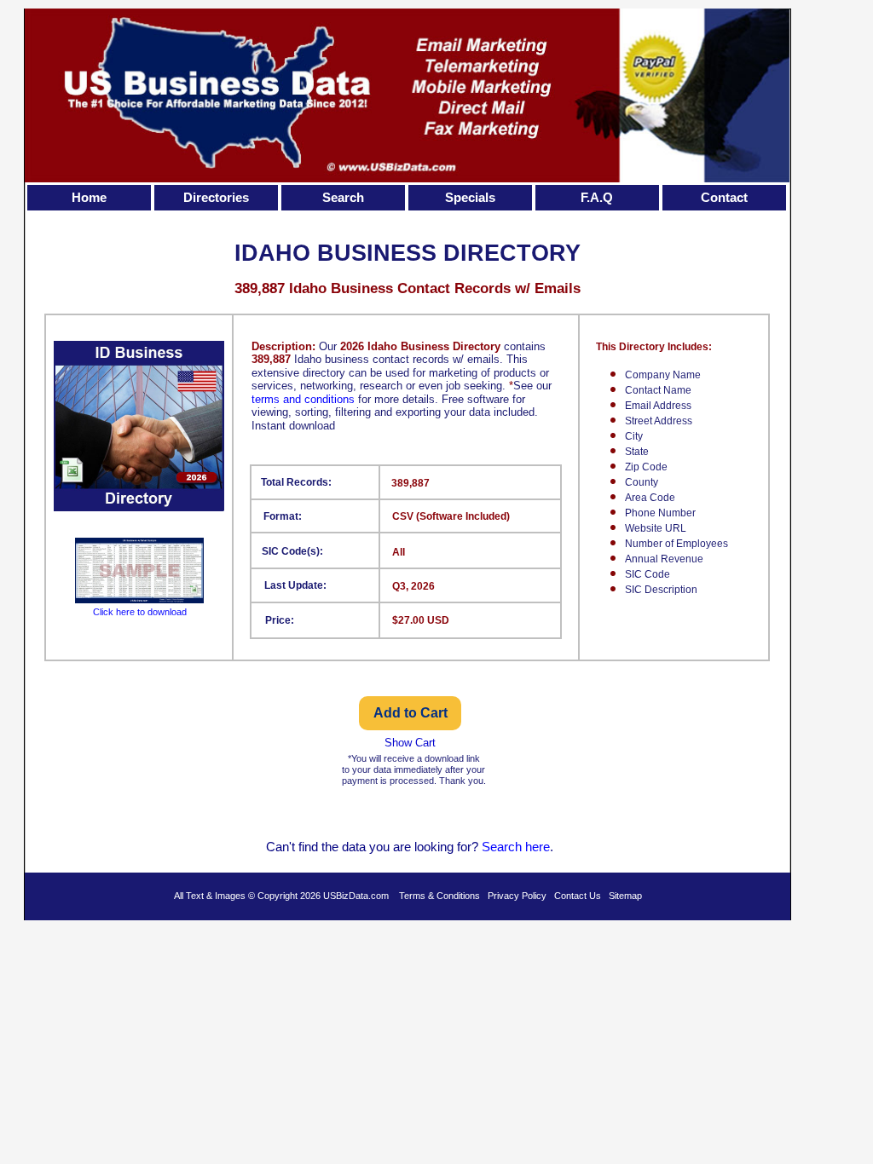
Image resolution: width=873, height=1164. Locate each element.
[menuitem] (90, 197)
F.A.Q (597, 197)
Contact (724, 197)
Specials (470, 197)
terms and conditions (303, 399)
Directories (216, 197)
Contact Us (577, 895)
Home (89, 197)
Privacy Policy (517, 895)
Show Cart (410, 742)
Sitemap (625, 895)
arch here (523, 846)
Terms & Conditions (439, 895)
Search (343, 197)
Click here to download (140, 612)
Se (489, 846)
